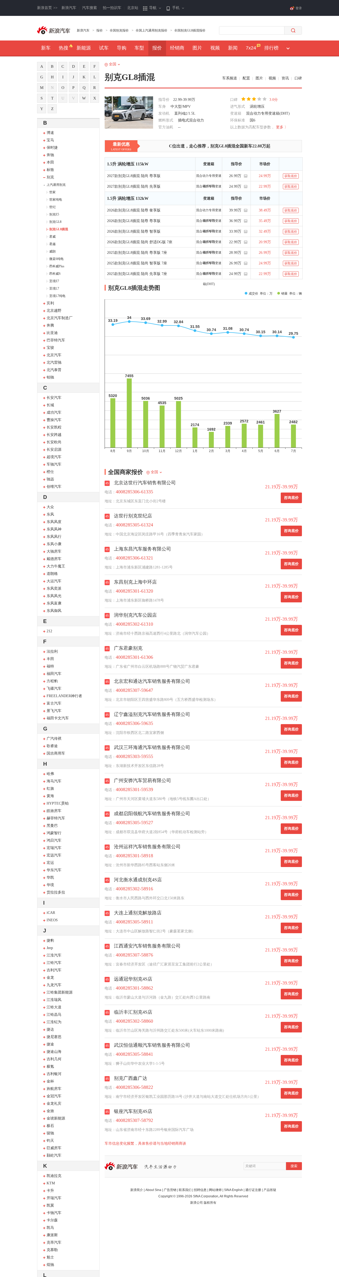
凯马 (50, 1228)
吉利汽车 (54, 970)
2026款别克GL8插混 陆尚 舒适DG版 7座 (139, 242)
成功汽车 (54, 412)
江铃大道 (54, 1007)
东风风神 (54, 529)
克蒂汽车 (54, 1242)
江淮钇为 (54, 1022)
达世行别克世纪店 (133, 515)
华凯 (50, 877)
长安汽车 (54, 398)
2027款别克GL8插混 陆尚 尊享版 (133, 176)
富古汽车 (54, 703)
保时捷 (52, 148)
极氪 (50, 1066)
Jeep (50, 948)
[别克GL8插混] (129, 113)
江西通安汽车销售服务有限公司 (147, 946)
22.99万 (235, 242)
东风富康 (54, 603)
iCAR (51, 913)
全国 (112, 64)
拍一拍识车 (112, 8)
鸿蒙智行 (54, 833)
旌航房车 (54, 1089)
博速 (50, 133)
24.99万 (235, 186)
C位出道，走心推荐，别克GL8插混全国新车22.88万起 (219, 146)
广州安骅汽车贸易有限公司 (142, 780)
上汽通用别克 (56, 185)
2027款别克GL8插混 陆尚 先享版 (133, 186)
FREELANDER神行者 (64, 696)
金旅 (50, 1111)
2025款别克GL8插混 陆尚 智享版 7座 (137, 263)
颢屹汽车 (54, 1155)
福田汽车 (54, 674)
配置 (246, 78)
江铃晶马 (54, 1015)
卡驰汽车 (54, 1213)
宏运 (50, 863)
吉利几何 (54, 1059)
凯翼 (50, 1205)
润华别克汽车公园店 (135, 615)
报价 (99, 30)
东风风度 (54, 522)
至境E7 (54, 281)
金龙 (50, 978)
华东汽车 (54, 870)
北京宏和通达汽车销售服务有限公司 (152, 681)
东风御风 (54, 611)
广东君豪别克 (128, 648)
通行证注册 (253, 1190)
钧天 (50, 1141)
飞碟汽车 (54, 689)
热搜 (63, 48)
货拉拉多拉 (56, 892)
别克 (50, 177)
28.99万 (235, 253)
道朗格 (52, 574)
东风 (50, 514)
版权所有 (210, 1202)
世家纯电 (55, 199)
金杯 (50, 1081)
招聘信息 (200, 1190)
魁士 (50, 1257)
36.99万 (235, 221)
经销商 (177, 48)
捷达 (50, 1029)
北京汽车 (54, 355)
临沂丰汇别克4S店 (133, 1012)
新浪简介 (136, 1190)
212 (49, 631)
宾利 (50, 303)
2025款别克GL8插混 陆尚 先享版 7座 (137, 274)
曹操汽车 (54, 420)
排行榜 (271, 48)
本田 (50, 162)
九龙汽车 (54, 985)
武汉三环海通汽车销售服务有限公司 (152, 747)
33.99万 (235, 231)
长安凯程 (54, 427)
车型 (139, 48)
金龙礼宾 (54, 1103)
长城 (50, 405)
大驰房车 (54, 551)
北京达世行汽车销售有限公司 (145, 482)
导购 (121, 48)
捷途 (50, 1044)
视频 (215, 48)
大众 (50, 507)
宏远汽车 (54, 855)
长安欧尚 (54, 442)
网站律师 (215, 1190)
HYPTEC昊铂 (58, 803)
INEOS (52, 920)
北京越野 (54, 311)
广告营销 (170, 1190)
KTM (51, 1183)
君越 (52, 244)
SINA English (233, 1190)
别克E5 (54, 214)
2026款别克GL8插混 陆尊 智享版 (133, 231)
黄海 (50, 796)
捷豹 (50, 940)
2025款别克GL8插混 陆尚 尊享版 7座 (137, 253)
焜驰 (50, 1265)
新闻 (233, 48)
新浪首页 (47, 8)
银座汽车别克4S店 (133, 1111)
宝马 (50, 140)
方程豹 (52, 681)
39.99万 (235, 210)
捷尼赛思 (54, 1037)
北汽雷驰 (54, 362)
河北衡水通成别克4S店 (138, 879)
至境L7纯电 (57, 296)
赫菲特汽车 (56, 818)
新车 (46, 48)
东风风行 (54, 537)
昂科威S (55, 274)
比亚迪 (52, 333)
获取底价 (290, 176)
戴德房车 (54, 559)
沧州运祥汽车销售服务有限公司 (147, 846)
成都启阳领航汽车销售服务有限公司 (152, 813)
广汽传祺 (54, 739)
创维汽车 (54, 487)
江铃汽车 (54, 963)
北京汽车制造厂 (60, 318)
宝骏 (50, 348)
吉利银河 (54, 1074)
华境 (50, 885)
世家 (52, 192)
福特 (50, 666)
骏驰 (50, 1133)
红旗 (50, 789)
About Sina (153, 1190)
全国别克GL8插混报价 (190, 30)
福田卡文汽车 (58, 718)
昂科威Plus (56, 266)
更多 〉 (282, 127)
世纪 (52, 207)
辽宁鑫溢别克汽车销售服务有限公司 (152, 714)
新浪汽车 (68, 8)
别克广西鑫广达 (130, 1078)
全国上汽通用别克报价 (151, 30)
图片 (197, 48)
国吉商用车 (56, 753)
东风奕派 (54, 588)
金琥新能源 (56, 1118)
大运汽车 (54, 581)
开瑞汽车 (54, 1198)
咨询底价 (291, 498)
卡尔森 (52, 1220)
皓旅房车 (54, 811)
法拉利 (52, 651)
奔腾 (50, 325)
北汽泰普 (54, 370)
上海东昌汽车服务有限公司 (142, 549)
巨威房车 (54, 1148)
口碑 (298, 78)
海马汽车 (54, 781)
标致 (50, 170)
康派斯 (52, 1235)
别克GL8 (55, 222)
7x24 (251, 48)
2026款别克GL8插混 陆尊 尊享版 (133, 221)
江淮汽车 (54, 955)
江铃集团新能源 (60, 992)
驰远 (50, 479)
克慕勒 (52, 1250)
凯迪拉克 (54, 1176)
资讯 (285, 78)
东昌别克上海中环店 (135, 582)
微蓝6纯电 (56, 259)
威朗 (52, 251)
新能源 (84, 48)
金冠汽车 (54, 1096)
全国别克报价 (119, 30)
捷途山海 (54, 1052)
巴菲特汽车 (56, 340)
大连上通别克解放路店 (138, 912)
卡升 (50, 1191)
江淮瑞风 (54, 1000)
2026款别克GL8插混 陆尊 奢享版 (133, 210)
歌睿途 (52, 746)
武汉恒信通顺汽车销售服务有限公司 (152, 1045)
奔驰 (50, 155)
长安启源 (54, 450)
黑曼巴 (52, 826)
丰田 (50, 659)
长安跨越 (54, 435)
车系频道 (229, 78)
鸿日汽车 (54, 840)
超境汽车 (54, 457)
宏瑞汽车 (54, 848)
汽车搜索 (89, 8)
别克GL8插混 (58, 229)
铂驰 (50, 377)
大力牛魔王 (56, 566)
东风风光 (54, 596)
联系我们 (185, 1190)
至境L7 (54, 288)
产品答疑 (270, 1190)
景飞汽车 (54, 711)
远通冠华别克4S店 (133, 979)
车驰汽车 (54, 464)
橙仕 (50, 472)
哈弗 (50, 774)
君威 (52, 236)
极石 (50, 1126)
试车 (104, 48)
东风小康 (54, 544)
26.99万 (235, 176)
